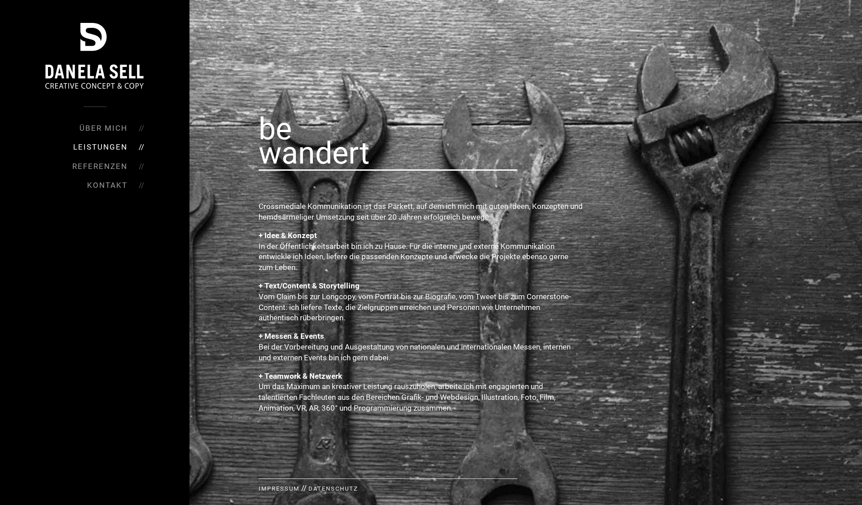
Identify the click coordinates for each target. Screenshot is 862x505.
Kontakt (107, 185)
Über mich (103, 128)
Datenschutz (333, 488)
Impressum (279, 488)
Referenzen (100, 166)
